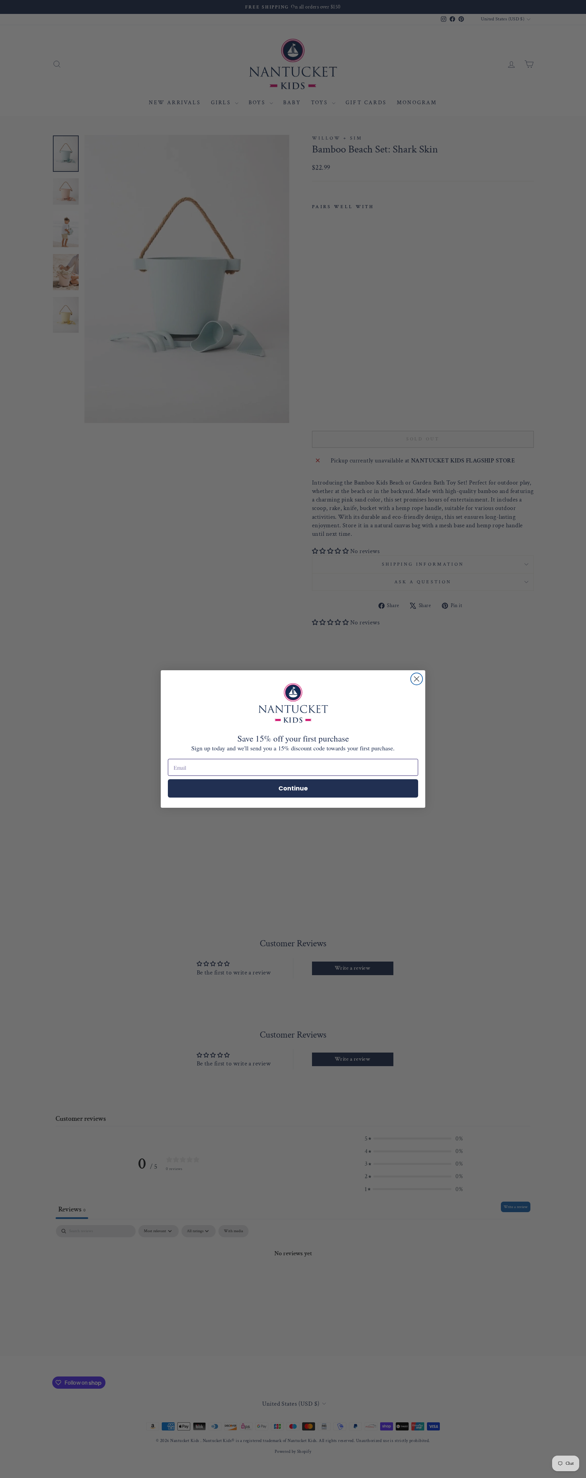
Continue (293, 788)
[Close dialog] (417, 679)
